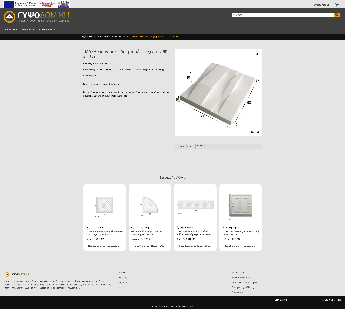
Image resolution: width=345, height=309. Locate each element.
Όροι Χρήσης (281, 300)
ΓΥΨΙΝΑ (100, 36)
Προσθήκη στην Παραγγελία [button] (103, 245)
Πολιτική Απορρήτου (331, 300)
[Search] (337, 15)
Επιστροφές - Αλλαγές (243, 287)
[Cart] (337, 4)
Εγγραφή (123, 282)
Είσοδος (123, 277)
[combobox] (283, 15)
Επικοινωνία (238, 292)
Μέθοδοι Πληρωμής (241, 277)
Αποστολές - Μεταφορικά (245, 282)
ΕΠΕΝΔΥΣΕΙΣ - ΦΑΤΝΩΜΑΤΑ (118, 36)
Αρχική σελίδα (88, 36)
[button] (257, 54)
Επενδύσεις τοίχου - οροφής (149, 69)
